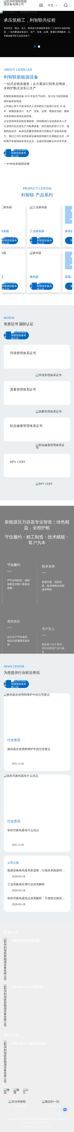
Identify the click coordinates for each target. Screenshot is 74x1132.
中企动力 (39, 1126)
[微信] (7, 1091)
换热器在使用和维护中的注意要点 (28, 749)
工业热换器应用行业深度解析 (26, 884)
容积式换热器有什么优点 (23, 830)
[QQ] (26, 1091)
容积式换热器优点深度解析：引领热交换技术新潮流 (36, 898)
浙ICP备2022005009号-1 (37, 1122)
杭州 (48, 1126)
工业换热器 (32, 231)
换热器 (29, 276)
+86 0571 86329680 (28, 1043)
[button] (35, 46)
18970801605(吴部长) (27, 987)
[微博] (16, 1091)
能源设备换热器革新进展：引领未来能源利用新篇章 (36, 871)
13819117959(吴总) (25, 940)
